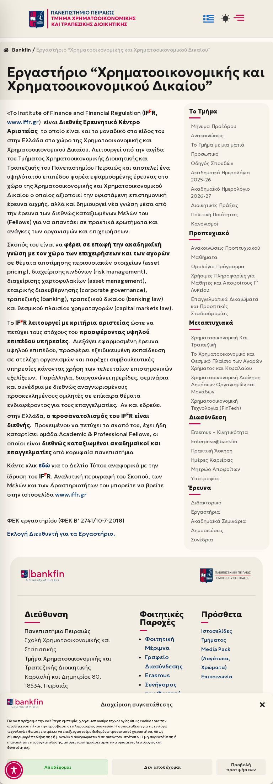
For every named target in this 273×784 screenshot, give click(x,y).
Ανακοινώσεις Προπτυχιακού (225, 248)
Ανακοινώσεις (207, 135)
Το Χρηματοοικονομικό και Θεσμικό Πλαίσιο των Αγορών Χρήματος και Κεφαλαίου (226, 361)
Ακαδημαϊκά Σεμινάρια (218, 521)
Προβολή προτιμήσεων (241, 767)
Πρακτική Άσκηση (211, 450)
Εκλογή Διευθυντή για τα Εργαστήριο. (61, 533)
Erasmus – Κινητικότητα (219, 432)
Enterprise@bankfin (214, 441)
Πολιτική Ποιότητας (214, 214)
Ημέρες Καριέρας (212, 460)
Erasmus (157, 675)
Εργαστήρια (205, 512)
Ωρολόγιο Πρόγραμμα (218, 266)
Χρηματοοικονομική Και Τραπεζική (219, 341)
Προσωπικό (205, 154)
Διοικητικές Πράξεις (214, 205)
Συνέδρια (202, 539)
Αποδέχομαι (57, 767)
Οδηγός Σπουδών (212, 163)
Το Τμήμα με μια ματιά (218, 145)
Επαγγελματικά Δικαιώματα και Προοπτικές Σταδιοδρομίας (224, 306)
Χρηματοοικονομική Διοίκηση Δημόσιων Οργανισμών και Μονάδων (226, 384)
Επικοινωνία (216, 676)
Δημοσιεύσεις (207, 530)
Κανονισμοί (204, 224)
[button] (262, 704)
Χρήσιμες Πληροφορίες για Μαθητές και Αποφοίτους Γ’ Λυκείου (224, 282)
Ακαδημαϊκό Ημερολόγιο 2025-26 (220, 176)
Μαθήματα (204, 257)
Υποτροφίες (205, 478)
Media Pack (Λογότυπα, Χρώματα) (215, 658)
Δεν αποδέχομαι (162, 767)
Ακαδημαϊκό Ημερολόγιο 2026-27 (220, 192)
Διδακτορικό (206, 502)
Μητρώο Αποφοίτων (215, 469)
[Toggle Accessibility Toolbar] (13, 770)
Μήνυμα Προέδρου (213, 126)
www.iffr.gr (23, 122)
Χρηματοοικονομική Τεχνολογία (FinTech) (216, 404)
